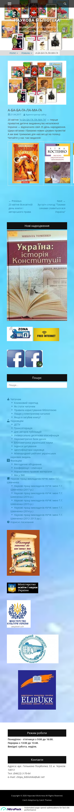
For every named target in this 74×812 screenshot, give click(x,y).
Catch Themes (45, 800)
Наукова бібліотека (37, 20)
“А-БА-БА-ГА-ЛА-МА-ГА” (32, 119)
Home (13, 53)
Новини (26, 53)
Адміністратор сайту (36, 114)
